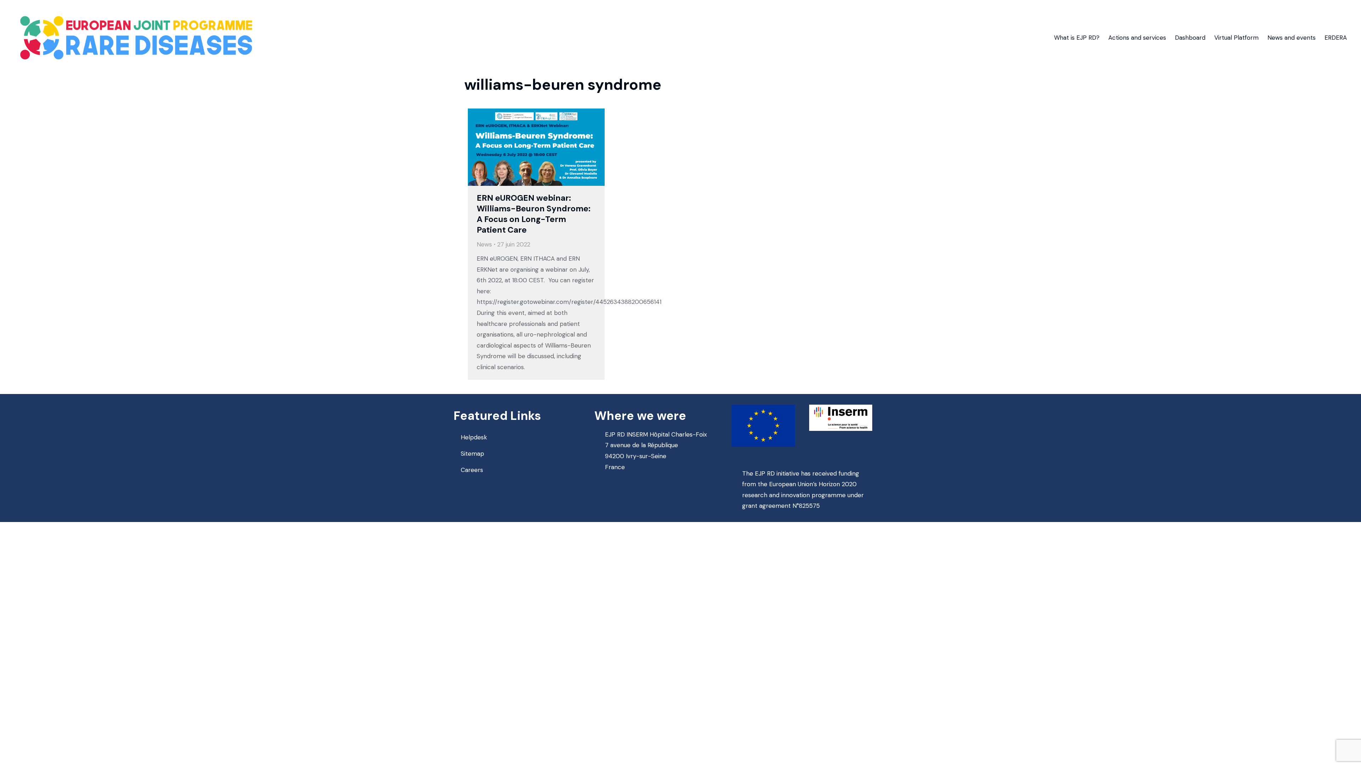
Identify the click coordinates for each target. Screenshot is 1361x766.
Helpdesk (474, 437)
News (484, 244)
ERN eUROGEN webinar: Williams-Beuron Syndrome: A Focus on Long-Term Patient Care (533, 214)
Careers (472, 470)
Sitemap (472, 453)
